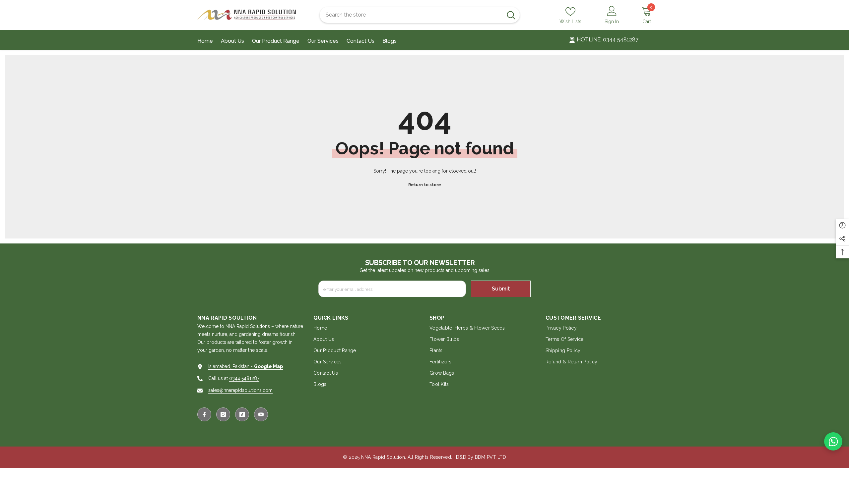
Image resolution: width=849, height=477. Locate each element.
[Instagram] (223, 414)
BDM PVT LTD (490, 457)
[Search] (420, 15)
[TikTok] (242, 414)
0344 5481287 (244, 378)
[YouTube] (261, 414)
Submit (501, 289)
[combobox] (411, 15)
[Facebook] (204, 414)
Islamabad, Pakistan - (245, 366)
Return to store (424, 185)
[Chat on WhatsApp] (833, 441)
